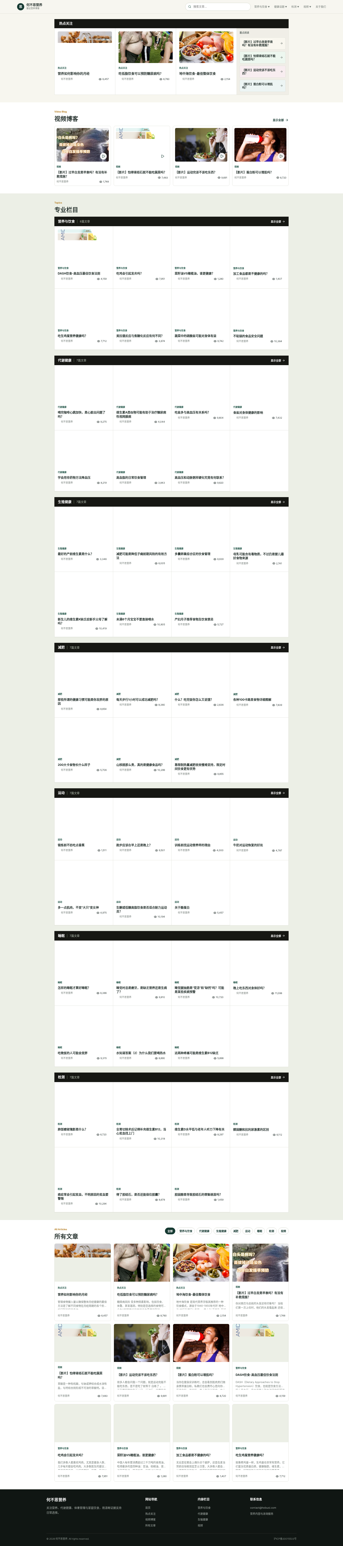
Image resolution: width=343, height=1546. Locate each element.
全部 (170, 1231)
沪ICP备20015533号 (285, 1538)
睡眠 (259, 1231)
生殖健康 (221, 1231)
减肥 (235, 1231)
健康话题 (279, 6)
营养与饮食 (260, 6)
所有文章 (150, 1525)
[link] (85, 61)
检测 (294, 6)
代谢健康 (204, 1231)
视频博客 (150, 1519)
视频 (306, 6)
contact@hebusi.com (263, 1507)
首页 (147, 1507)
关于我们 (321, 6)
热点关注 (150, 1513)
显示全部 (278, 120)
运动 (247, 1231)
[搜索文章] (218, 7)
